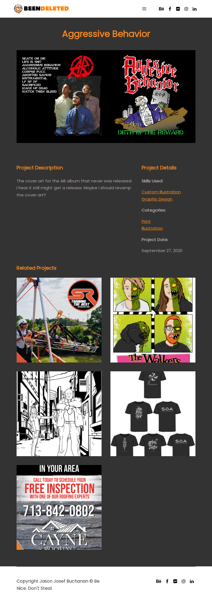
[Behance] (161, 8)
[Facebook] (169, 8)
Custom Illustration (161, 192)
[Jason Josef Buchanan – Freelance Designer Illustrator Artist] (41, 9)
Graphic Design (157, 199)
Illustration (152, 228)
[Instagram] (186, 8)
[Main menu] (144, 8)
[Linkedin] (194, 8)
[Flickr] (178, 8)
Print (146, 221)
